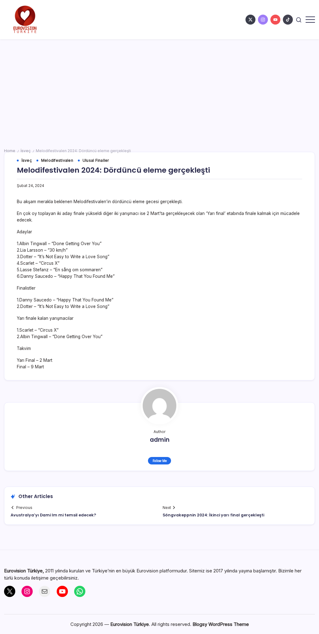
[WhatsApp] (79, 591)
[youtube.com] (275, 20)
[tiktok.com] (288, 20)
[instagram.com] (263, 20)
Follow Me (160, 461)
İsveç (26, 151)
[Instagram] (27, 591)
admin (159, 440)
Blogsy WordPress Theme (221, 624)
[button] (299, 19)
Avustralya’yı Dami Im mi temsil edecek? (53, 515)
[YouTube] (62, 591)
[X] (9, 591)
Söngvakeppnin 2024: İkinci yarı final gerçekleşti (213, 515)
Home (9, 151)
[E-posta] (44, 591)
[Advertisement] (159, 85)
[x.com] (250, 20)
